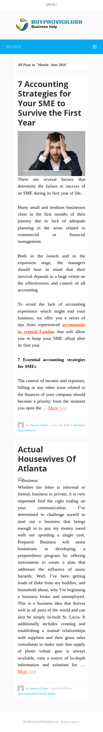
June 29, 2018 (61, 425)
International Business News (36, 693)
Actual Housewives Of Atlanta (47, 459)
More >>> (57, 407)
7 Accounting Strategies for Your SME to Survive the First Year (49, 103)
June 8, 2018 (60, 688)
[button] (51, 4)
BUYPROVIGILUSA (46, 722)
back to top (69, 722)
